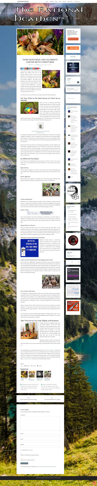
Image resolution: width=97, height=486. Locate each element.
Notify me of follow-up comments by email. (30, 455)
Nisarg (59, 477)
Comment (23, 415)
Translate (76, 89)
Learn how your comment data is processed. (46, 466)
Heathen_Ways (41, 132)
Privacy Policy (70, 1)
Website (22, 444)
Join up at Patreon (28, 358)
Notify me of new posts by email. (27, 460)
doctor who (27, 386)
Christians (29, 384)
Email (56, 1)
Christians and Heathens (46, 386)
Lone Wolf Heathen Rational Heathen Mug (40, 131)
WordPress (51, 477)
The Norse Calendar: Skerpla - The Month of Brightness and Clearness (74, 128)
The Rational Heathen (22, 1)
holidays (35, 388)
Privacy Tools (77, 1)
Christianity (24, 384)
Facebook (52, 1)
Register (64, 1)
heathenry (30, 388)
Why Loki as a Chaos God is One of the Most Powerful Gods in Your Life (74, 119)
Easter (32, 386)
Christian (44, 384)
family (22, 388)
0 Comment (48, 64)
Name (22, 433)
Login (60, 1)
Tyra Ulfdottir (42, 64)
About (47, 1)
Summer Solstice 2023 (72, 214)
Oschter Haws (24, 389)
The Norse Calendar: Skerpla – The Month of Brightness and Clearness (73, 218)
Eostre (35, 386)
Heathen (25, 388)
